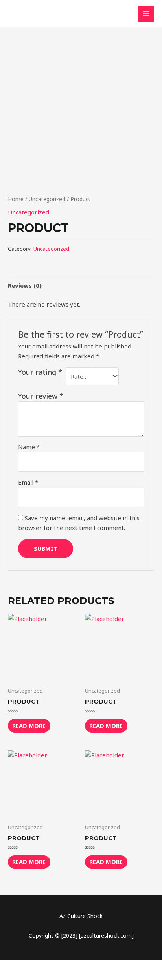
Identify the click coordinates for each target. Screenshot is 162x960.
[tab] (81, 286)
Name (29, 447)
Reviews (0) (25, 285)
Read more (29, 726)
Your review (40, 396)
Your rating (40, 372)
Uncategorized (47, 199)
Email (28, 482)
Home (16, 199)
